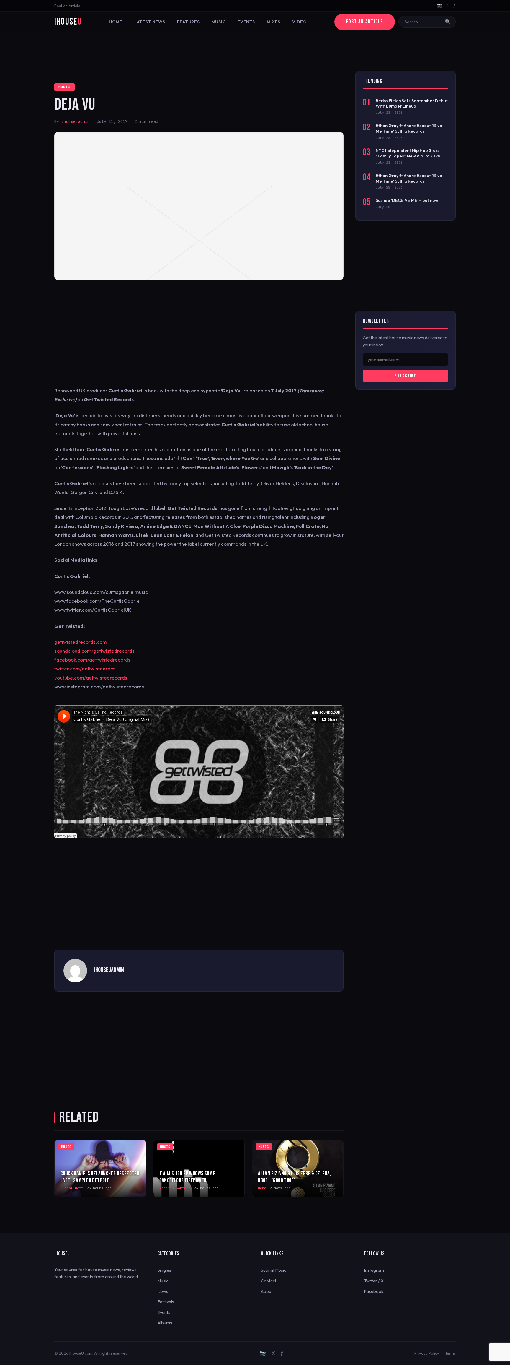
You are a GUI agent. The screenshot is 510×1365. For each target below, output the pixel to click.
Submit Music (273, 1270)
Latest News (149, 22)
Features (188, 22)
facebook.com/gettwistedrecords (92, 659)
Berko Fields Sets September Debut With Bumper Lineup (412, 103)
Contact (268, 1280)
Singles (164, 1270)
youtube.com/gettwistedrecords (90, 678)
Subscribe (405, 376)
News (163, 1291)
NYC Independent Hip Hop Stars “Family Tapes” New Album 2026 (408, 153)
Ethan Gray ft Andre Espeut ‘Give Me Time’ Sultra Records (409, 128)
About (267, 1291)
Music (219, 22)
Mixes (274, 22)
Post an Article (67, 5)
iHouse (67, 21)
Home (115, 22)
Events (246, 22)
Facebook (373, 1291)
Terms (450, 1353)
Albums (165, 1322)
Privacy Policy (426, 1353)
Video (299, 22)
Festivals (166, 1301)
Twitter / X (374, 1280)
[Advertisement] (255, 51)
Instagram (374, 1270)
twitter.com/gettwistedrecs (84, 668)
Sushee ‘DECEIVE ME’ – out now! (407, 200)
